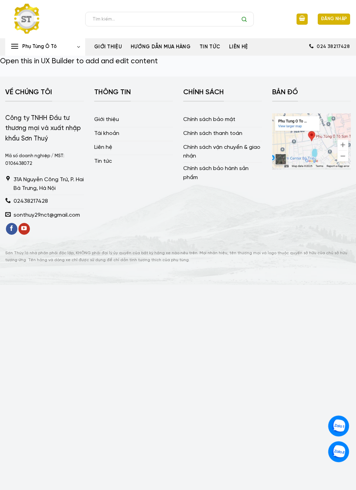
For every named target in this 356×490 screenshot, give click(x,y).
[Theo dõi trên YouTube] (24, 229)
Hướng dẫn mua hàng (161, 47)
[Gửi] (246, 19)
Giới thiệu (108, 47)
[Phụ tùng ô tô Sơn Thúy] (40, 19)
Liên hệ (238, 47)
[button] (302, 19)
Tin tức (210, 47)
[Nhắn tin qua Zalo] (338, 426)
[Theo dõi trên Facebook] (11, 229)
